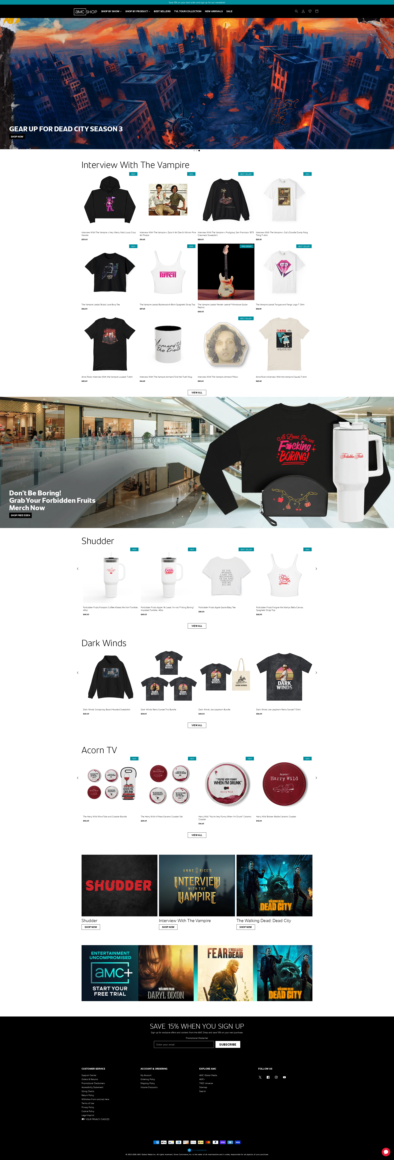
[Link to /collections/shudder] (119, 885)
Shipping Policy (148, 1083)
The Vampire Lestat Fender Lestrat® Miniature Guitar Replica (223, 306)
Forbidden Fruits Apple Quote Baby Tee (217, 607)
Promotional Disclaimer (197, 1037)
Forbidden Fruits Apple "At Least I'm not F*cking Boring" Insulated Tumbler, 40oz (167, 609)
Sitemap (203, 1087)
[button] (78, 569)
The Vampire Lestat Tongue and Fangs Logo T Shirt (280, 304)
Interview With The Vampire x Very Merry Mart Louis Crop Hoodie (109, 234)
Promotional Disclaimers (93, 1083)
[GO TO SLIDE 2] (196, 150)
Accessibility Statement (92, 1087)
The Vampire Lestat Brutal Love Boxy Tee (101, 304)
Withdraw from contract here (95, 1099)
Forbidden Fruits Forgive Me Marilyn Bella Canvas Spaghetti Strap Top (279, 609)
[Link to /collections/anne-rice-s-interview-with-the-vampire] (197, 885)
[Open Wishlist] (310, 11)
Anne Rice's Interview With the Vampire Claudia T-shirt (281, 376)
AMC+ (202, 1079)
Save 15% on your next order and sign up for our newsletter (197, 2)
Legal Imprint (88, 1115)
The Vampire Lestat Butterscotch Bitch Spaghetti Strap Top (167, 304)
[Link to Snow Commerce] (197, 1151)
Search (202, 1091)
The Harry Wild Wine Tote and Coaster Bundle (105, 816)
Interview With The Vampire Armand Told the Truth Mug (166, 376)
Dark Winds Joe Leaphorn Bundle (214, 709)
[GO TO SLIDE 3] (199, 150)
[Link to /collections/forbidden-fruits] (197, 462)
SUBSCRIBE (227, 1044)
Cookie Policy (88, 1111)
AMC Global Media (208, 1075)
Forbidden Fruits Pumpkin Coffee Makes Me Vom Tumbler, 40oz (110, 609)
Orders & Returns (90, 1079)
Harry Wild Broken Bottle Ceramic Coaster (276, 816)
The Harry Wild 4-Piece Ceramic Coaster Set (162, 816)
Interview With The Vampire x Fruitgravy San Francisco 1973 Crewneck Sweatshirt (226, 234)
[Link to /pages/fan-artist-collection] (197, 83)
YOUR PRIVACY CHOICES (97, 1119)
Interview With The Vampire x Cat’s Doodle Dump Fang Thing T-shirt (282, 234)
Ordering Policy (148, 1079)
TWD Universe (206, 1083)
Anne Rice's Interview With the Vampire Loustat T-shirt (107, 376)
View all (197, 392)
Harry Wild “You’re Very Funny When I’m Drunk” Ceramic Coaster (225, 818)
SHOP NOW (91, 927)
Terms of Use (88, 1103)
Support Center (89, 1075)
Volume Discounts (149, 1087)
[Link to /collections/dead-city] (274, 885)
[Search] (296, 11)
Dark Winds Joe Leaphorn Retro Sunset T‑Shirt (278, 709)
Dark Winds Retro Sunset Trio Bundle (158, 709)
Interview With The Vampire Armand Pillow (218, 376)
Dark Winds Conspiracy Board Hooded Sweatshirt (106, 709)
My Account (146, 1075)
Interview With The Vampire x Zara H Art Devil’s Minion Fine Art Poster (168, 234)
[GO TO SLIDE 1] (194, 150)
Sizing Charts (88, 1091)
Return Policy (88, 1095)
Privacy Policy (88, 1107)
